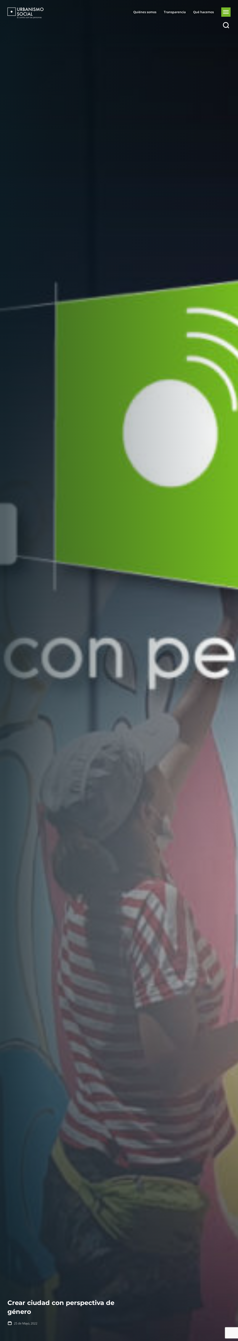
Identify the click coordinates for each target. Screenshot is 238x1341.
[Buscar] (226, 25)
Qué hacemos (203, 12)
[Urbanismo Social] (25, 13)
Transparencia (175, 12)
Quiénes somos (144, 12)
